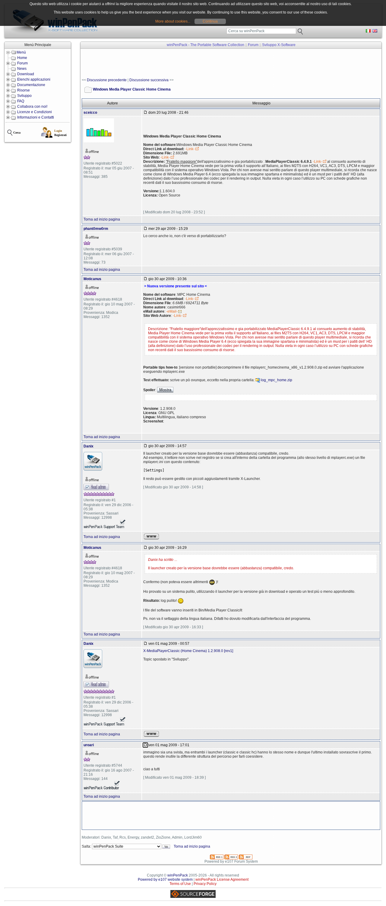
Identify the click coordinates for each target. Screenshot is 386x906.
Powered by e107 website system (165, 879)
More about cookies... (172, 21)
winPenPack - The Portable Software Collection (205, 45)
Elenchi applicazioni (33, 79)
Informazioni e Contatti (35, 117)
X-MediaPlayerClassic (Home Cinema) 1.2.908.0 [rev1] (188, 651)
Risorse (23, 90)
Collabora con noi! (32, 106)
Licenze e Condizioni (34, 112)
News (22, 68)
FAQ (20, 101)
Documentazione (31, 85)
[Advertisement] (191, 63)
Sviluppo (24, 96)
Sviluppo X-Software (279, 45)
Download (25, 74)
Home (22, 58)
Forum (22, 63)
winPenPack (177, 875)
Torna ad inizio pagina (102, 219)
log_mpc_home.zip (276, 380)
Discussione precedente (107, 80)
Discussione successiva (149, 80)
